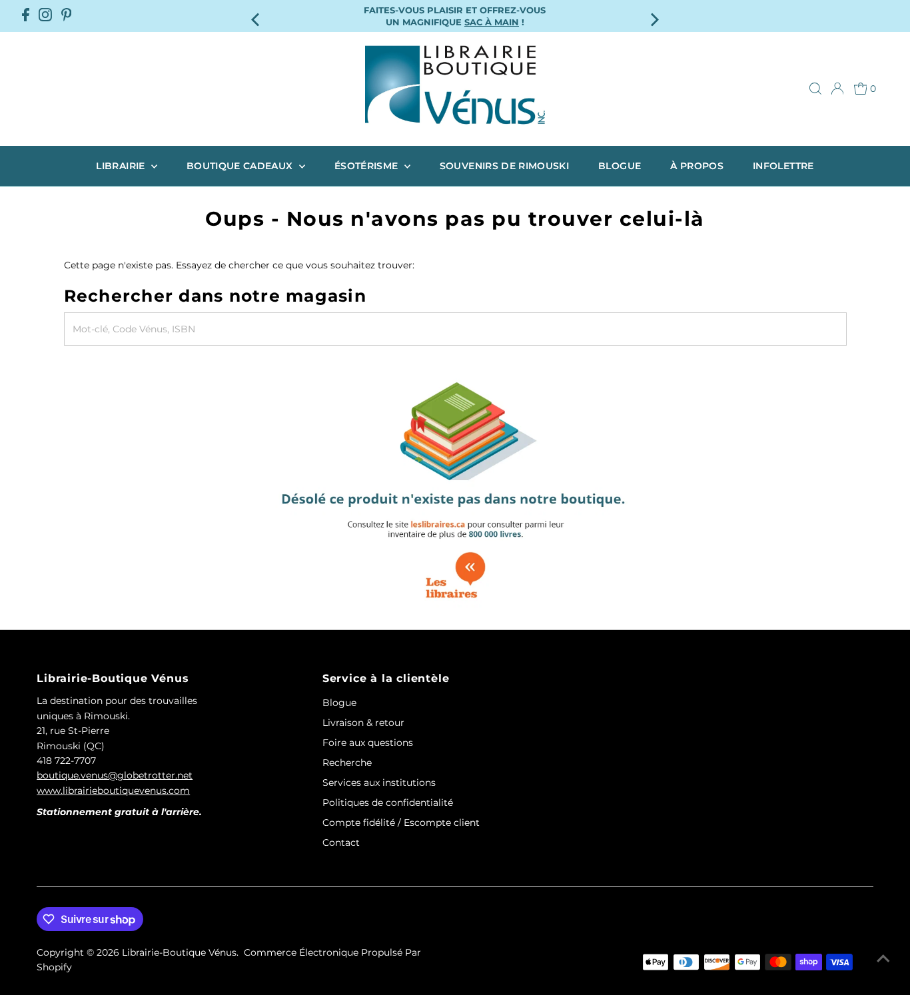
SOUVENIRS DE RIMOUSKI (504, 166)
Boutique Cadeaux (241, 166)
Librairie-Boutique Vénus (179, 952)
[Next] (653, 16)
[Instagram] (45, 16)
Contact (341, 842)
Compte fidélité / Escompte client (401, 823)
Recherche (347, 763)
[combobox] (455, 329)
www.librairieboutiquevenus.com (113, 791)
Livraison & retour (363, 723)
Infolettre (783, 166)
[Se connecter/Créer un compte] (837, 89)
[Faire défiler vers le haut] (883, 958)
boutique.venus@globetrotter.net (115, 775)
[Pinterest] (66, 16)
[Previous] (257, 16)
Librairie (122, 166)
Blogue (619, 166)
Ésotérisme (367, 166)
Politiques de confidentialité (387, 803)
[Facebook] (26, 16)
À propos (696, 166)
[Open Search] (815, 89)
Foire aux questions (367, 743)
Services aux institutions (379, 783)
